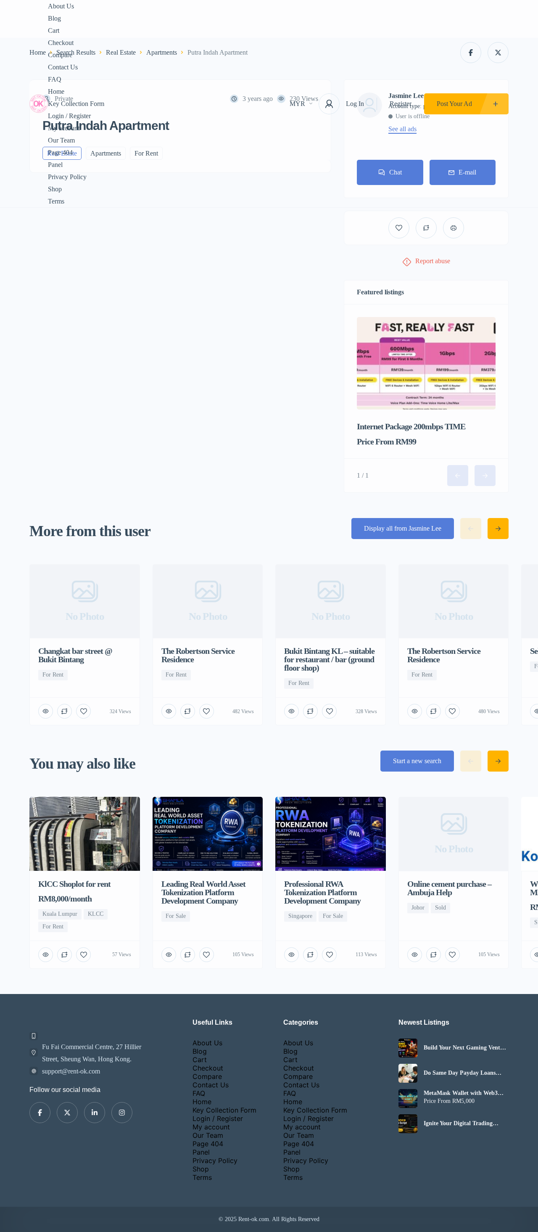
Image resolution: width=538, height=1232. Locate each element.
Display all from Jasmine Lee (402, 528)
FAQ (54, 79)
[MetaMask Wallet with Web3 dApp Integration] (407, 1098)
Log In (355, 103)
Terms (56, 201)
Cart (53, 30)
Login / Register (69, 115)
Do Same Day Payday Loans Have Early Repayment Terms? (463, 1073)
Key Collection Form (76, 103)
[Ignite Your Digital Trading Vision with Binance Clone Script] (407, 1123)
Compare (60, 54)
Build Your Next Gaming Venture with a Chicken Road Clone (466, 1048)
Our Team (61, 140)
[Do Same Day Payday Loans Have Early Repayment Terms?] (407, 1073)
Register (400, 103)
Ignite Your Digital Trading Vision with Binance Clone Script (466, 1123)
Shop (55, 189)
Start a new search (417, 760)
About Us (61, 6)
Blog (54, 18)
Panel (55, 164)
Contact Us (63, 67)
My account (63, 128)
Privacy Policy (67, 176)
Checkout (61, 42)
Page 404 (60, 152)
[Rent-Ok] (38, 103)
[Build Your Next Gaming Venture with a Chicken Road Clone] (407, 1048)
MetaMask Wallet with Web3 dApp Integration (461, 1093)
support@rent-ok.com (71, 1071)
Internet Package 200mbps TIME (411, 426)
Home (56, 91)
